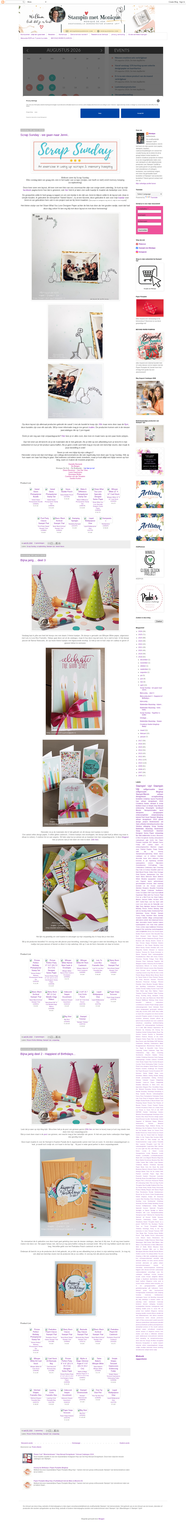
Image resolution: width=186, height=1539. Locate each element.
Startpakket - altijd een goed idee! (33, 34)
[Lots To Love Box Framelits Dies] (98, 965)
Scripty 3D (152, 1196)
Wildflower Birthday (148, 1000)
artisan (161, 1263)
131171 (82, 1341)
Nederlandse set (156, 822)
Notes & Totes (147, 977)
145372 (35, 1402)
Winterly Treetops (142, 1249)
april (142, 685)
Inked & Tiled (146, 1139)
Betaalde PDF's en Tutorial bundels (34, 38)
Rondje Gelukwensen (156, 1192)
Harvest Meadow (155, 1123)
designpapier (158, 813)
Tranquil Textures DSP (155, 1231)
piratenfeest (146, 1322)
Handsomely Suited (157, 1119)
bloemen (160, 831)
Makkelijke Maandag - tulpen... (151, 704)
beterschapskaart (149, 1267)
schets (143, 927)
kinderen (138, 1304)
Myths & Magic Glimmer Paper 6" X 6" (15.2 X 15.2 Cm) (82, 1373)
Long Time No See (153, 972)
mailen (91, 427)
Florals (143, 1100)
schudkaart (151, 1329)
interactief (160, 1297)
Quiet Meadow (147, 984)
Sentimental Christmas (155, 1201)
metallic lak (159, 1313)
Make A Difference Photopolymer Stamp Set (82, 501)
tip (162, 1018)
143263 (66, 1021)
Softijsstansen (146, 1205)
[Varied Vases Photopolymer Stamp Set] (51, 497)
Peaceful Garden (142, 1176)
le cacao (154, 1308)
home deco (147, 858)
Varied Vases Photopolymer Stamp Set (51, 501)
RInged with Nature (152, 1189)
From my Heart (152, 897)
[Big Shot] (67, 1016)
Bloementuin (151, 1045)
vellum (144, 1345)
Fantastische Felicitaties (151, 1096)
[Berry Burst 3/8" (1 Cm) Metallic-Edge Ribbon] (51, 999)
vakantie (138, 1345)
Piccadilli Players (151, 1178)
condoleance (140, 1004)
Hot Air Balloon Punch (149, 1128)
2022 (140, 644)
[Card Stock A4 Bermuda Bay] (51, 1364)
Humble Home (146, 1130)
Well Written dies (157, 1242)
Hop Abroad (158, 806)
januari (143, 737)
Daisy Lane (159, 1073)
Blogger (101, 1519)
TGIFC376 (144, 1224)
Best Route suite (141, 1041)
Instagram (143, 252)
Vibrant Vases (146, 1237)
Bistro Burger (141, 890)
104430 (82, 1399)
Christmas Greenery (147, 1057)
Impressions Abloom (142, 966)
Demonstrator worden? (79, 34)
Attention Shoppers (142, 888)
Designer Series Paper (145, 833)
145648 (113, 1380)
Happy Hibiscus (158, 1121)
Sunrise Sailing (145, 988)
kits (156, 840)
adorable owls (158, 1258)
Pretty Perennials (157, 1187)
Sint (137, 986)
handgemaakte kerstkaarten (145, 1292)
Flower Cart (159, 1100)
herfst (152, 840)
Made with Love (141, 1157)
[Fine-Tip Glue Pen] (98, 1393)
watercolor (146, 835)
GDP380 (138, 1112)
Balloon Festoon (141, 1036)
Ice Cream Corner (150, 1132)
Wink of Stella (141, 1247)
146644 (51, 505)
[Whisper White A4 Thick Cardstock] (82, 965)
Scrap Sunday (31, 546)
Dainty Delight (148, 1073)
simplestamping (157, 815)
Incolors (153, 835)
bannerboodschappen (143, 1265)
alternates (146, 1263)
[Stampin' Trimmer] (82, 1019)
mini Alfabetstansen (142, 1315)
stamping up (144, 1338)
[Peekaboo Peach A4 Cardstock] (113, 1334)
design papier (159, 1004)
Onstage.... (144, 718)
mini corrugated (146, 1014)
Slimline (139, 826)
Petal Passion (141, 874)
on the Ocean (149, 886)
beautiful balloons (143, 1002)
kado (145, 1302)
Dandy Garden (145, 947)
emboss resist (149, 1283)
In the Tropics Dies (146, 1137)
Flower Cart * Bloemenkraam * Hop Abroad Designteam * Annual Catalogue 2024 (64, 1454)
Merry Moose (155, 975)
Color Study (139, 1062)
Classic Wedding (153, 945)
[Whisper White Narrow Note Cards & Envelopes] (67, 968)
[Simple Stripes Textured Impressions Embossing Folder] (113, 1371)
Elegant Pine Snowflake (151, 1087)
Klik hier (89, 1129)
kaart (161, 858)
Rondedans (144, 1192)
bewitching (159, 1267)
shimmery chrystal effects (151, 1018)
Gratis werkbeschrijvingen (137, 34)
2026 (140, 631)
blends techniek (150, 1269)
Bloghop (159, 792)
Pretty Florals (147, 1187)
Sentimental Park (157, 911)
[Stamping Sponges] (74, 521)
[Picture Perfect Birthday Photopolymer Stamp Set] (36, 970)
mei (141, 682)
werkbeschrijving (158, 1023)
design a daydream (142, 1279)
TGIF (161, 988)
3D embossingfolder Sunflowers (152, 1025)
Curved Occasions (154, 1071)
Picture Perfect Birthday (34, 1040)
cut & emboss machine (153, 856)
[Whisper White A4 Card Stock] (36, 1364)
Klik (101, 424)
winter (151, 1349)
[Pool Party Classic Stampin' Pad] (43, 523)
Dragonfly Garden (142, 950)
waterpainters (140, 863)
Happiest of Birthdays (143, 1121)
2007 (140, 772)
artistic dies (147, 920)
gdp (147, 840)
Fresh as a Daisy (153, 1107)
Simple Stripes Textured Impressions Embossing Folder (113, 1376)
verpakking (147, 1023)
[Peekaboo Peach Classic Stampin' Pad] (51, 1334)
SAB (137, 851)
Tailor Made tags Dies (144, 991)
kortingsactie (156, 1306)
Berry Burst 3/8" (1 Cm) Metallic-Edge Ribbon (51, 1004)
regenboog (152, 860)
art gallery (154, 1263)
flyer (126, 424)
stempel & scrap (156, 803)
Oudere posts (124, 1443)
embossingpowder (141, 1007)
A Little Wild (142, 1027)
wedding (160, 1347)
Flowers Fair (151, 1103)
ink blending (152, 1297)
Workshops (63, 34)
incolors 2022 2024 (149, 1011)
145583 (66, 977)
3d (137, 1027)
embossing (140, 808)
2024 (140, 638)
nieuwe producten (157, 1317)
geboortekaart (158, 881)
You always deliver (152, 1254)
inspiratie (145, 842)
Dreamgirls (150, 808)
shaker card (140, 1334)
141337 (74, 526)
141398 (51, 1341)
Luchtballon (145, 1155)
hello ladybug (158, 1292)
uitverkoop (139, 1023)
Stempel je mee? (141, 1215)
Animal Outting (147, 1032)
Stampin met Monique (147, 248)
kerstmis (149, 883)
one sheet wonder (157, 1014)
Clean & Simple (147, 806)
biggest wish (140, 1269)
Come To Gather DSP (143, 892)
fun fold (139, 835)
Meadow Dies (156, 1160)
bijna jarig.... (144, 701)
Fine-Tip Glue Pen (98, 1395)
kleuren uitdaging (149, 1304)
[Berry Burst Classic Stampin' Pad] (113, 965)
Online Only (153, 872)
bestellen (139, 799)
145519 (35, 981)
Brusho (153, 940)
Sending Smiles (146, 911)
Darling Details (153, 1075)
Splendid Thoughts (156, 1208)
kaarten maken (158, 922)
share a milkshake (151, 1334)
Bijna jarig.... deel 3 (33, 560)
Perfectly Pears (141, 1178)
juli (141, 675)
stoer (137, 1340)
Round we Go (140, 1194)
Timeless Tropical (141, 993)
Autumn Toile (150, 934)
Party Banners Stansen (147, 979)
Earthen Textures (141, 952)
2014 (140, 750)
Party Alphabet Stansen (148, 906)
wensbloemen (140, 1349)
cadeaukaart (140, 840)
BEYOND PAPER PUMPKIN (61, 38)
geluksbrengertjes (141, 1288)
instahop (146, 799)
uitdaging (146, 826)
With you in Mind (156, 1249)
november (144, 663)
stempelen (140, 813)
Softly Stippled (158, 1205)
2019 (140, 654)
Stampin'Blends (142, 794)
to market (154, 1343)
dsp (161, 824)
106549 (35, 1370)
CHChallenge (152, 865)
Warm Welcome (146, 876)
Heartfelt (153, 870)
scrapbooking (41, 546)
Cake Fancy (159, 1048)
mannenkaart (148, 831)
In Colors (154, 966)
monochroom (140, 1317)
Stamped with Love (143, 1212)
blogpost (125, 837)
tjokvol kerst (139, 1020)
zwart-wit (160, 886)
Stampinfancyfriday (157, 1212)
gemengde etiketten (156, 1009)
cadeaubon (159, 1002)
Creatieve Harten (142, 803)
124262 (97, 1370)
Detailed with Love (157, 947)
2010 (140, 763)
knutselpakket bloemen (143, 1306)
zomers (150, 863)
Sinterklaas (139, 913)
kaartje (121, 197)
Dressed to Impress (156, 950)
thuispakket (146, 1343)
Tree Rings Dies (141, 1233)
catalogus (139, 856)
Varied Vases (60, 546)
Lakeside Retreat (157, 970)
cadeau (150, 844)
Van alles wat (144, 998)
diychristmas (154, 1279)
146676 (82, 505)
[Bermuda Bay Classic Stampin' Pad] (82, 1334)
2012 (140, 757)
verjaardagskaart (152, 1345)
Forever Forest (147, 1105)
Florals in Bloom (150, 1100)
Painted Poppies (146, 849)
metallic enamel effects (148, 1313)
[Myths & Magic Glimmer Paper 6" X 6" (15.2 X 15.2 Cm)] (82, 1369)
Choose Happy (145, 943)
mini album (153, 1315)
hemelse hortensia (143, 1295)
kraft (161, 1306)
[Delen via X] (54, 543)
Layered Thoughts (146, 1144)
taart (141, 1340)
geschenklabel (140, 883)
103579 (113, 999)
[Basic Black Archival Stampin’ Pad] (59, 523)
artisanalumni (158, 838)
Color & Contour (144, 870)
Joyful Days (144, 902)
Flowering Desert (141, 1103)
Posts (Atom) (36, 1447)
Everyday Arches (150, 1089)
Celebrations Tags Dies (145, 1052)
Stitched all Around (143, 1217)
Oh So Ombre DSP (156, 1171)
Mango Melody (145, 975)
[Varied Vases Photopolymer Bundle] (36, 497)
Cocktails (160, 1059)
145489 (51, 1008)
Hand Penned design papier (154, 1116)
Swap (138, 831)
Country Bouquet (157, 1062)
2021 (140, 647)
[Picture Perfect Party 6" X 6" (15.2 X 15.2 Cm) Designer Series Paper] (51, 973)
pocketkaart (143, 1324)
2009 (140, 766)
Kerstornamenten (141, 1142)
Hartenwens (139, 1123)
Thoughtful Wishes (156, 1226)
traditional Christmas (156, 927)
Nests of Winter (158, 1169)
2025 (140, 634)
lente (155, 924)
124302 (113, 501)
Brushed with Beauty (143, 940)
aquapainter (152, 879)
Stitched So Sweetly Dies (155, 1215)
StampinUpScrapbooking (144, 854)
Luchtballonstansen (157, 1155)
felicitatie (156, 1007)
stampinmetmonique (156, 1338)
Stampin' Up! (51, 546)
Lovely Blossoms (152, 1153)
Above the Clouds (153, 931)
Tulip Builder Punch (148, 1235)
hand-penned (159, 1290)
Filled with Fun (148, 895)
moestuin (160, 1315)
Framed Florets (158, 1105)
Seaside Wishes (158, 984)
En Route (151, 952)
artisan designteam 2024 (152, 801)
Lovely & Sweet (149, 1151)
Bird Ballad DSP (152, 1041)
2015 (140, 747)
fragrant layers (146, 881)
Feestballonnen (141, 956)
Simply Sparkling (153, 1203)
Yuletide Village (147, 918)
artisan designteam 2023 (146, 819)
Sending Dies (158, 1199)
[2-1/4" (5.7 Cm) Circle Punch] (82, 997)
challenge (147, 1274)
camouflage (151, 1272)
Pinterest (142, 244)
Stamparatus (106, 524)
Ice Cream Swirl (149, 1135)
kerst (161, 810)
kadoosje (160, 1302)
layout (153, 799)
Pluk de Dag (154, 1183)
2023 (140, 641)
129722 (82, 1024)
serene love (159, 1331)
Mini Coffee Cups (151, 1162)
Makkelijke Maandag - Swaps (151, 721)
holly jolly (139, 1011)
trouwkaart (147, 1020)
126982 (43, 530)
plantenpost (154, 1322)
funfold (138, 806)
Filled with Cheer (152, 956)
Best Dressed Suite (143, 936)
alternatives (140, 920)
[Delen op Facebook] (56, 543)
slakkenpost (143, 1336)
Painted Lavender (142, 1174)
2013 (140, 753)
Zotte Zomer (159, 1000)
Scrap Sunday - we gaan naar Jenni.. (44, 135)
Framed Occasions (142, 1107)
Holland (152, 1125)
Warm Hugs (159, 1240)
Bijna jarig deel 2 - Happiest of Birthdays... (48, 1054)
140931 (59, 530)
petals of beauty (153, 1016)
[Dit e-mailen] (49, 543)
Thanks (160, 1224)
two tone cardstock (157, 1020)
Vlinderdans (156, 1237)
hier (67, 190)
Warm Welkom (158, 876)
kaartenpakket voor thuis (144, 924)
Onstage (160, 872)
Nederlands (158, 829)
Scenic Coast (149, 1194)
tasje (147, 927)
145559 (51, 984)
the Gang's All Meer (149, 1340)
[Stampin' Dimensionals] (82, 1393)
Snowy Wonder (150, 913)
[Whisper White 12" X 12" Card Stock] (113, 494)
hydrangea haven (141, 1297)
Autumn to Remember (155, 1034)
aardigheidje (154, 1256)
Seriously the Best (141, 1203)
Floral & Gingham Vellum (151, 1098)
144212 (66, 1004)
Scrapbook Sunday (147, 838)
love (142, 1311)
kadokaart (152, 1302)
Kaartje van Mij (157, 1139)
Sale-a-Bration (141, 824)
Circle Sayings (158, 1057)
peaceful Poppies (141, 1016)
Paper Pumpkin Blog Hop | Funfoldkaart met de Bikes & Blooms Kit (58, 1481)
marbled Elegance (151, 1311)
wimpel (147, 1349)
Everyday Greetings (147, 1091)
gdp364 (160, 1285)
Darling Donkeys (157, 1077)
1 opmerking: (38, 1430)
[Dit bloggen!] (51, 543)
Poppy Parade (158, 849)
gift (149, 1288)
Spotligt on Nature (156, 1210)
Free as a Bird (141, 897)
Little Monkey (155, 1148)
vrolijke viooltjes (141, 1347)
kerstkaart (159, 808)
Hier (64, 436)
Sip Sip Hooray (153, 851)
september (144, 669)
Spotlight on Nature (142, 1210)
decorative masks (146, 922)
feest (150, 1007)
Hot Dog (160, 1128)
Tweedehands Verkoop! (99, 34)
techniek (160, 860)
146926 (97, 510)
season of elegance (147, 1331)
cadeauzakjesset (141, 1272)
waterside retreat (152, 1347)
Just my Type (154, 902)
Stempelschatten (150, 810)
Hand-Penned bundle (143, 1119)
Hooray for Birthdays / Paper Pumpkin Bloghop (51, 1468)
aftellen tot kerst (147, 1260)
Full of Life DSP (157, 1110)
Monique (152, 134)
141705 (51, 1402)
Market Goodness (145, 1160)
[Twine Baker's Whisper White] (98, 1364)
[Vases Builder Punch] (67, 492)
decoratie (139, 858)
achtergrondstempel (146, 1258)
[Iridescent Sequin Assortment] (67, 997)
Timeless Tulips (152, 993)
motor (147, 1317)
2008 (140, 769)
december (144, 660)
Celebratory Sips (150, 867)
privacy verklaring (118, 34)
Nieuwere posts (27, 1443)
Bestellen (51, 34)
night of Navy (140, 1320)
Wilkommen (159, 1244)
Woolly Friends (153, 1251)
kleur (157, 1011)
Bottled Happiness (148, 938)
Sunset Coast (155, 988)
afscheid (138, 1260)
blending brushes (153, 824)
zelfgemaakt (141, 792)
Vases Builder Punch (66, 494)
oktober (143, 666)
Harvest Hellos (147, 899)
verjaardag (55, 1040)
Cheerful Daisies (151, 1055)
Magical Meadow (151, 1157)
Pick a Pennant (146, 1180)
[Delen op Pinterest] (59, 543)
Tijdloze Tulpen (158, 991)
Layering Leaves (141, 972)
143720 (82, 1004)
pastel (155, 1320)
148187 (105, 526)
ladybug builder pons (143, 1308)
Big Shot (67, 1019)
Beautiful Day (159, 934)
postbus (150, 1324)
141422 (113, 1341)
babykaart (155, 920)
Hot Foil (138, 1130)
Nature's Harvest (147, 1169)
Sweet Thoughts (148, 1222)
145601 (82, 1377)
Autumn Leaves (141, 1034)
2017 (140, 741)
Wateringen (139, 1242)
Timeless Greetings (142, 1228)
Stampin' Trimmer (82, 1022)
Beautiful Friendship (156, 888)
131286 (51, 1370)
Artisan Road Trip (157, 1032)
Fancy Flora (139, 1096)
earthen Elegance (146, 1281)
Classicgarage (140, 1059)
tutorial (138, 817)
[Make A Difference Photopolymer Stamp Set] (82, 497)
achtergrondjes (158, 918)
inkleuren (155, 858)
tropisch (160, 1343)
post (46, 1134)
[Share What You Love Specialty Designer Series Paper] (98, 499)
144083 (113, 972)
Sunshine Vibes (151, 915)
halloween (155, 1288)
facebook (27, 190)
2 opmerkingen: (39, 543)
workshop (148, 929)
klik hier (95, 840)
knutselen (160, 1304)
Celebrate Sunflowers (155, 890)
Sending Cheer (149, 1199)
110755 (90, 530)
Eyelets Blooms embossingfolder (152, 1094)
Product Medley (141, 1189)
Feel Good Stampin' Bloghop (152, 817)
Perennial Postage (149, 982)
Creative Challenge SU (149, 1068)
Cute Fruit (154, 892)
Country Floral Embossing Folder (146, 1064)
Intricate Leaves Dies (150, 968)
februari (143, 733)
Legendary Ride (152, 1146)
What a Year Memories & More (145, 1244)
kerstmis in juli (141, 860)
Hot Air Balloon (158, 963)
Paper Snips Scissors (113, 997)
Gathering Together (153, 961)
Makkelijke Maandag (144, 829)
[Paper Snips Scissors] (113, 994)
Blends (138, 810)
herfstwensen (159, 1295)
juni (141, 679)
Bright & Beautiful (146, 1048)
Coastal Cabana (151, 1059)
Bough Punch (158, 938)
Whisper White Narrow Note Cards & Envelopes (67, 973)
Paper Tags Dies (156, 1174)
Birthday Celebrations (151, 1043)
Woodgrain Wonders (142, 1251)
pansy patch (149, 1320)
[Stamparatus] (105, 521)
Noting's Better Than (143, 1171)
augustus (143, 672)
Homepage (76, 1443)
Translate (154, 197)
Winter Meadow (141, 879)
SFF (150, 842)
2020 (140, 650)
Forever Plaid (158, 895)
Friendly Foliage (148, 959)
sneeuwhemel (152, 1336)
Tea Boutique (153, 1224)
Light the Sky (145, 1148)
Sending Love (141, 1201)
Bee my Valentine (157, 1039)
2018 (140, 657)
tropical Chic (140, 929)
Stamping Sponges (75, 524)
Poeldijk (148, 1185)
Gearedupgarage (147, 1114)
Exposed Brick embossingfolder (152, 954)
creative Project (149, 1004)
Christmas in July (141, 945)
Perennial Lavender (156, 1176)
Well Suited (147, 1242)
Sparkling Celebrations (147, 986)
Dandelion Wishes (142, 1075)
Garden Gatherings (150, 1112)
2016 (140, 744)
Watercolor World (154, 998)
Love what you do (146, 904)
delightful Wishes (157, 1276)
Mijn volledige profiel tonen (146, 183)
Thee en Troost (142, 1226)
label (154, 883)
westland (138, 1025)
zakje (155, 1349)
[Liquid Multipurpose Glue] (90, 523)
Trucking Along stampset (149, 995)
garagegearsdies (150, 1285)
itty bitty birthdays (142, 1299)
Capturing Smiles (141, 1050)
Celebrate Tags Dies (156, 1050)
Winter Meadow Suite (155, 1247)
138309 (97, 1397)
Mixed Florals (143, 872)
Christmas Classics (157, 943)
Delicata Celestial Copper (145, 1080)
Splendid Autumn (142, 1208)
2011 (140, 760)
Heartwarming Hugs (142, 1125)
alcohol (155, 1260)
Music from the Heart (148, 1167)
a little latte (145, 1256)
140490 (82, 972)
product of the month (150, 1327)
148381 (35, 503)
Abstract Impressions (154, 1027)
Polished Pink (155, 1185)
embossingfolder (142, 815)
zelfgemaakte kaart (153, 789)
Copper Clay (148, 1062)
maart (142, 730)
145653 (97, 972)
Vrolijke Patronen (150, 1240)
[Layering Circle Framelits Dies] (51, 1395)
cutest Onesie (146, 1276)
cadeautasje (159, 1269)
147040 (66, 496)
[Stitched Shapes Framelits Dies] (36, 1395)
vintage (160, 1345)
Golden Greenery (147, 963)
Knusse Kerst (145, 970)
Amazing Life (149, 1030)
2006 (140, 776)
